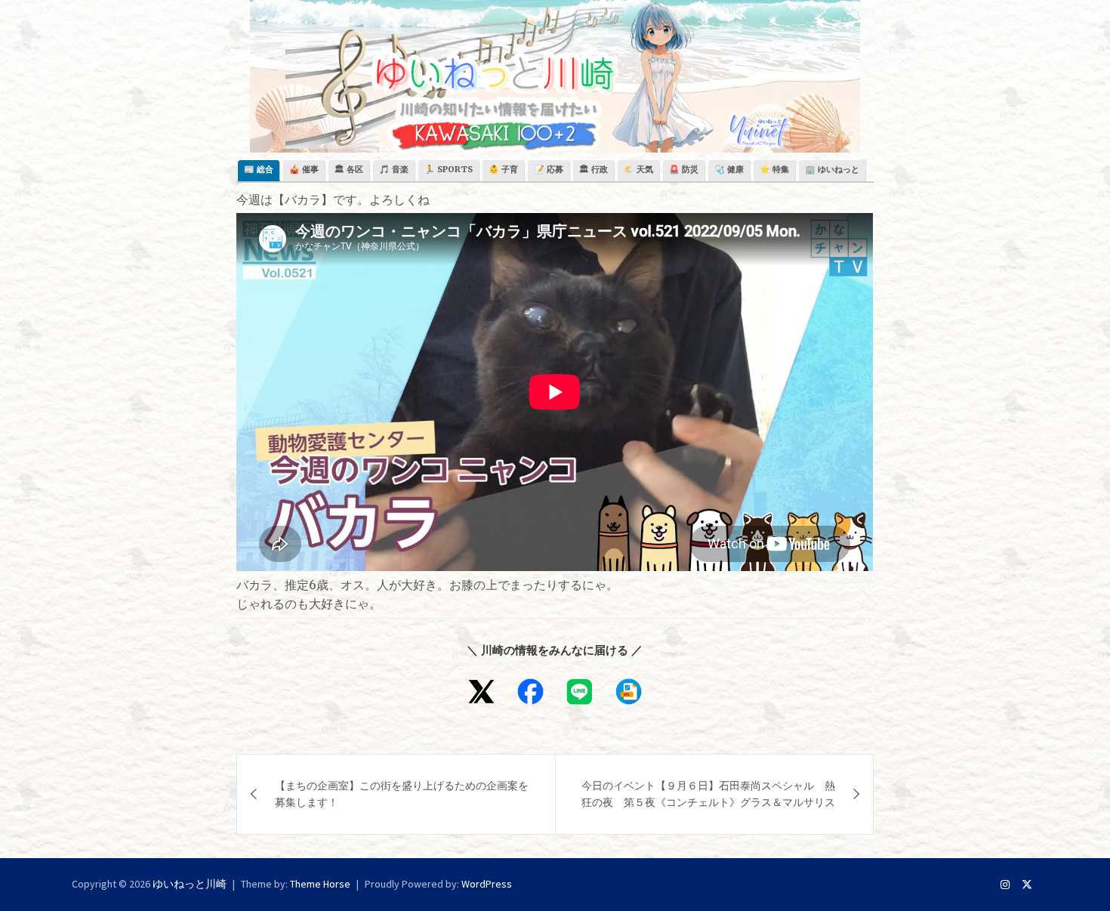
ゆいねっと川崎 (190, 884)
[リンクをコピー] (629, 692)
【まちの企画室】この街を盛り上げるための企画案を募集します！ (402, 794)
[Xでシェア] (481, 692)
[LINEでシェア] (580, 692)
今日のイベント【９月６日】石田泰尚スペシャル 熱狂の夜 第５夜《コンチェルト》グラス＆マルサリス (708, 794)
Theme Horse (320, 884)
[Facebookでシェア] (530, 692)
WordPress (486, 884)
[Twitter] (1027, 884)
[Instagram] (1005, 884)
